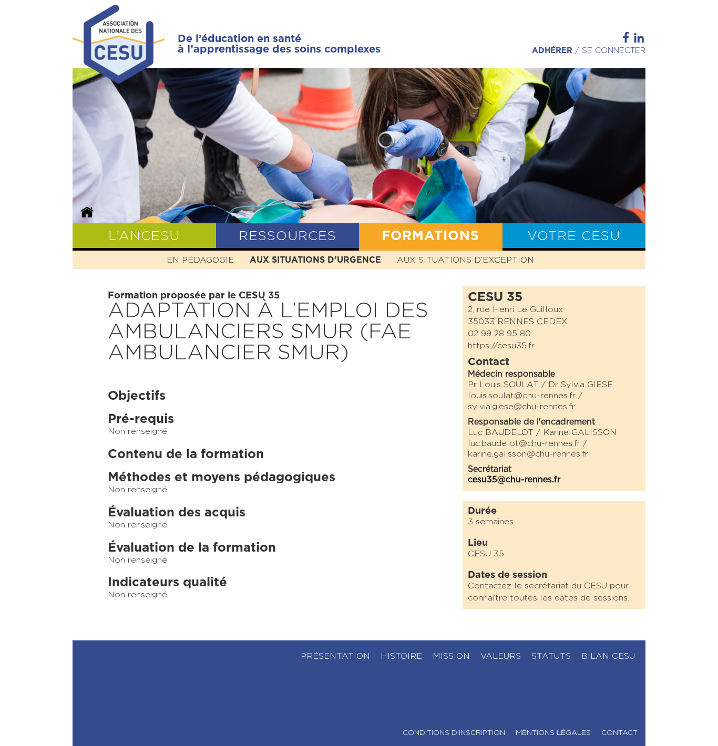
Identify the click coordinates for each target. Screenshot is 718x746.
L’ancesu (144, 236)
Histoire (401, 656)
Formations (430, 236)
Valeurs (500, 656)
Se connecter (613, 51)
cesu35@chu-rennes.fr (514, 479)
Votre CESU (573, 236)
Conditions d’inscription (454, 733)
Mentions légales (553, 733)
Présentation (335, 656)
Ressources (287, 236)
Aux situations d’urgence (315, 260)
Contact (619, 733)
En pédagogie (200, 260)
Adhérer (552, 51)
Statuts (551, 656)
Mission (451, 656)
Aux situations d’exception (465, 260)
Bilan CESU (608, 656)
